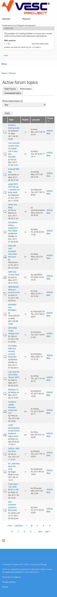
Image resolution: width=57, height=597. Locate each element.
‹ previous (18, 525)
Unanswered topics (12, 93)
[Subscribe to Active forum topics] (3, 540)
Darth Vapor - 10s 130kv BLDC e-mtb (13, 487)
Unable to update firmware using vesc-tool (13, 407)
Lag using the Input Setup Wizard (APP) (13, 374)
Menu (4, 63)
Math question (10, 40)
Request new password (26, 25)
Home (4, 73)
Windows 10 (13, 389)
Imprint (5, 586)
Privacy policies (9, 582)
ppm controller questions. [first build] (12, 505)
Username (6, 18)
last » (47, 531)
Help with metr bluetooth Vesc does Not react (12, 251)
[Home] (25, 7)
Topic (11, 119)
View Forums (10, 88)
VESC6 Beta (50, 132)
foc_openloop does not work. (14, 466)
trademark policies (13, 572)
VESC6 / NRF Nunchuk (13, 449)
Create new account (9, 25)
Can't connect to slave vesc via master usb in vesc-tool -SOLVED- (13, 150)
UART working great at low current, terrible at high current (14, 430)
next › (40, 531)
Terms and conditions (11, 577)
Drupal (44, 564)
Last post (36, 119)
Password (26, 18)
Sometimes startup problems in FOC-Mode (13, 226)
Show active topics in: (12, 101)
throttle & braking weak (13, 126)
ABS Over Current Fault (13, 273)
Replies (25, 119)
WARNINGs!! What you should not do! (14, 289)
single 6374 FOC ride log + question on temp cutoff (13, 188)
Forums (12, 73)
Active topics (25, 88)
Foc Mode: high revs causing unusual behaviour (12, 351)
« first (9, 525)
